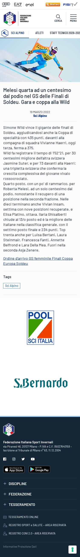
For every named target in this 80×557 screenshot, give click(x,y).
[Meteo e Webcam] (52, 4)
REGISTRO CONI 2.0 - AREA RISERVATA (32, 533)
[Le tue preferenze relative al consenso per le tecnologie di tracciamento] (72, 550)
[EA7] (19, 4)
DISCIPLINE (18, 483)
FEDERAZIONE (20, 494)
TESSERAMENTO (22, 504)
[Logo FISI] (17, 18)
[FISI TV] (70, 4)
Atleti (39, 33)
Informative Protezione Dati (19, 546)
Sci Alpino (40, 116)
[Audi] (7, 4)
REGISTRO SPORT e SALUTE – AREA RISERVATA (37, 525)
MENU (73, 20)
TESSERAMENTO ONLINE (23, 517)
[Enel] (30, 4)
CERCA (58, 20)
